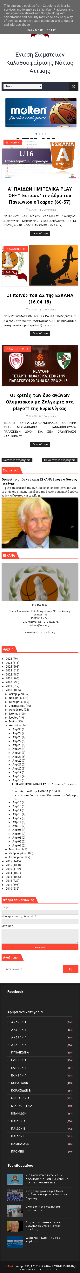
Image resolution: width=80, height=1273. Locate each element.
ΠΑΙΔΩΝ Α (14, 142)
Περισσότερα (40, 233)
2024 (9, 666)
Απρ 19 (17, 772)
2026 (9, 658)
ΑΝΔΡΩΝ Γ (18, 1037)
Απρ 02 (17, 841)
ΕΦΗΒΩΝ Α (19, 1060)
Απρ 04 (17, 833)
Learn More (34, 30)
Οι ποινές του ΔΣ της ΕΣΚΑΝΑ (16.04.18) (37, 791)
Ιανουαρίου (16, 857)
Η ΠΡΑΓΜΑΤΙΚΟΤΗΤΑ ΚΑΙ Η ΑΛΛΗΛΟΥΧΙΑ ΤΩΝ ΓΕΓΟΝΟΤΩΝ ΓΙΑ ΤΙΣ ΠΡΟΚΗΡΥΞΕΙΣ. (47, 1179)
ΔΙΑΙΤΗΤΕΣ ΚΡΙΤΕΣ (19, 349)
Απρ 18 (17, 776)
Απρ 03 (17, 837)
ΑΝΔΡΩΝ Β (19, 1029)
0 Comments (49, 209)
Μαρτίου (15, 849)
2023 (9, 670)
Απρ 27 (17, 741)
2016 (9, 865)
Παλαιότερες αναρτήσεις (60, 460)
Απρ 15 (17, 806)
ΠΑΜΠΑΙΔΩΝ (20, 1143)
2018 (9, 690)
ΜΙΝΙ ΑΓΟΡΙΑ (20, 1098)
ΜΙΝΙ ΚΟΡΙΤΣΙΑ (22, 1105)
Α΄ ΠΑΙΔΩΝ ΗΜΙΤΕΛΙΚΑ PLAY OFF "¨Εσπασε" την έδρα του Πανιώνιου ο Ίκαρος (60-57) (40, 195)
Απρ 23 (17, 756)
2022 (9, 674)
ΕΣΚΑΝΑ (8, 1266)
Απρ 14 (17, 810)
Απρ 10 (17, 825)
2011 (9, 884)
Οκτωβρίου (16, 701)
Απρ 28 (17, 737)
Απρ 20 (17, 768)
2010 (9, 888)
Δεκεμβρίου (16, 694)
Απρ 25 (17, 748)
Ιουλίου (14, 713)
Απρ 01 (17, 845)
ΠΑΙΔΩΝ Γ (18, 1136)
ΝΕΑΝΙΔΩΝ (18, 1113)
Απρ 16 (17, 802)
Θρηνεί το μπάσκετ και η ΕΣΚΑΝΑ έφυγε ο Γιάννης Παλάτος (43, 1226)
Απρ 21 (17, 764)
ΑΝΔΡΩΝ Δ (19, 1045)
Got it (51, 30)
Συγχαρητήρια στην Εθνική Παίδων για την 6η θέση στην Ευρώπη (46, 1194)
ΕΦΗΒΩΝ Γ (18, 1075)
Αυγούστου (16, 709)
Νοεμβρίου (16, 697)
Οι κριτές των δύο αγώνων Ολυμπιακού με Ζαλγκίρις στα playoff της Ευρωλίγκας (40, 402)
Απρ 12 (17, 818)
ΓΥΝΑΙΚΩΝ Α (20, 1052)
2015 (9, 868)
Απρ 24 (17, 752)
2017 (9, 861)
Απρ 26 (17, 745)
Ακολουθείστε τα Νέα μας (40, 632)
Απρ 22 (17, 760)
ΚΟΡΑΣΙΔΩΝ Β (21, 1090)
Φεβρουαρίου (18, 853)
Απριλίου (15, 725)
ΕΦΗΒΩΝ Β (19, 1067)
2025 (9, 662)
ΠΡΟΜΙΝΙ (17, 1151)
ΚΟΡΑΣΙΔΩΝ (19, 1083)
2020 (9, 682)
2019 (9, 686)
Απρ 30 (17, 729)
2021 (9, 678)
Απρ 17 (17, 780)
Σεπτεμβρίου (17, 705)
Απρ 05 (17, 829)
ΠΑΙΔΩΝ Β (18, 1128)
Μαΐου (13, 721)
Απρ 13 (17, 814)
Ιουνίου (14, 717)
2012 (9, 880)
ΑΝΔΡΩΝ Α (19, 1022)
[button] (36, 134)
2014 (9, 873)
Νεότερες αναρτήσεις (16, 460)
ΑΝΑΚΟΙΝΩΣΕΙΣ (17, 249)
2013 (9, 876)
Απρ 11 (17, 822)
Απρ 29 (17, 733)
